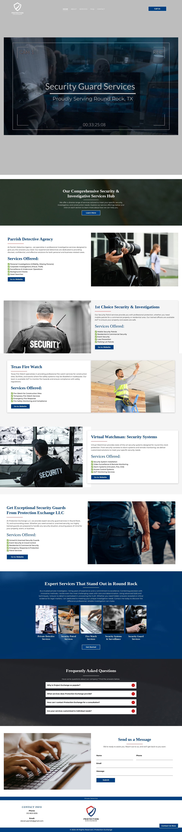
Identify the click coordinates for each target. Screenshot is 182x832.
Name (99, 756)
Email (98, 763)
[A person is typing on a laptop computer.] (91, 619)
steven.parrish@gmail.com (31, 821)
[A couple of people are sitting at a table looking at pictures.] (68, 619)
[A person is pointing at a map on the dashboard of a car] (135, 619)
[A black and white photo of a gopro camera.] (113, 619)
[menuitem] (65, 9)
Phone (139, 756)
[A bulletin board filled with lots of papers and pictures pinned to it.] (46, 619)
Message (100, 771)
